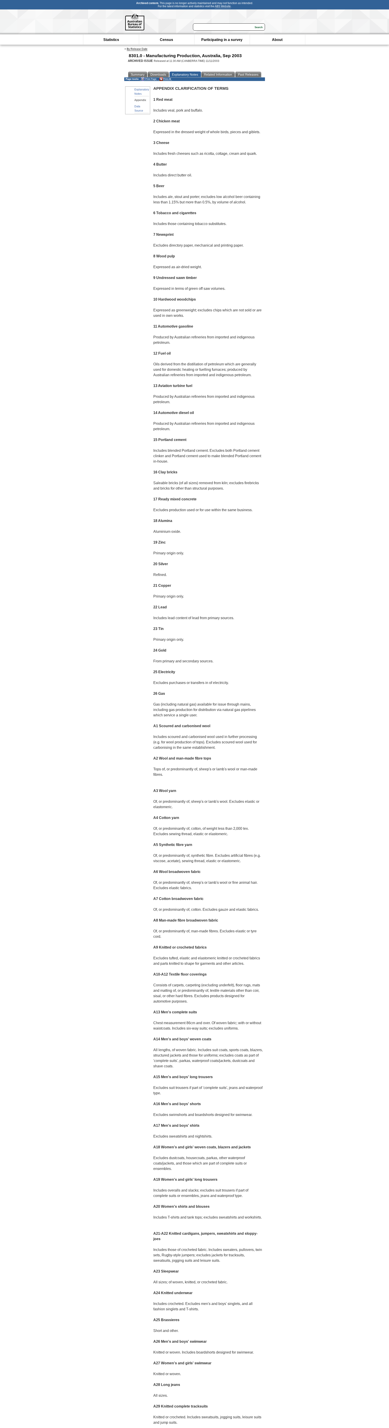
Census (166, 40)
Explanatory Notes (141, 91)
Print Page (150, 79)
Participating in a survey (221, 40)
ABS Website (223, 6)
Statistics (111, 40)
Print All (167, 79)
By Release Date (137, 49)
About (277, 40)
